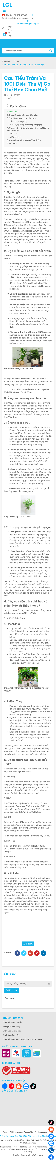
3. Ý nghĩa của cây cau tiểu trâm (21, 118)
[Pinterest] (37, 953)
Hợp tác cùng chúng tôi (28, 23)
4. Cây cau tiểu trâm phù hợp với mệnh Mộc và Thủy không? (28, 129)
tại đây (46, 836)
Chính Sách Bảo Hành (11, 1035)
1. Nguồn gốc (12, 112)
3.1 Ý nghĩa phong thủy (17, 121)
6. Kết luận (12, 143)
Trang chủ (6, 61)
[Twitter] (24, 953)
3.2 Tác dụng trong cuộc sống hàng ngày (25, 124)
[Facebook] (17, 953)
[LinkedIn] (43, 953)
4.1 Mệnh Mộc (14, 134)
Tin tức (16, 61)
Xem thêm (28, 944)
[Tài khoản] (28, 21)
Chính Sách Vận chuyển (12, 1022)
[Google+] (30, 953)
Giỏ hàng (9, 34)
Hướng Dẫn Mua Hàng (11, 1027)
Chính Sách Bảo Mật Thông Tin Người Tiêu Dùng (22, 1039)
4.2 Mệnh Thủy (14, 137)
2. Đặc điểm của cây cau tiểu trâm (22, 115)
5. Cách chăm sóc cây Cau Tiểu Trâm (24, 140)
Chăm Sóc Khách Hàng (12, 1031)
